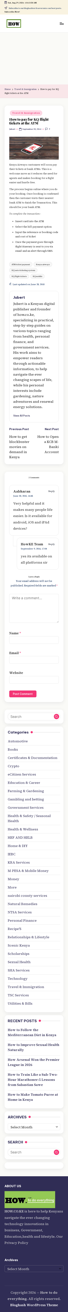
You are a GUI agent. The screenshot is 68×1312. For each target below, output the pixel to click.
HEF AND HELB (20, 837)
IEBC (11, 854)
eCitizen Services (22, 774)
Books (13, 749)
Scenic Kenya (19, 945)
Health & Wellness (23, 829)
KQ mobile (37, 276)
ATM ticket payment (21, 264)
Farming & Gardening (26, 791)
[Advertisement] (34, 59)
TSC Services (18, 995)
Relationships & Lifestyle (28, 937)
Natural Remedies (22, 904)
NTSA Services (20, 912)
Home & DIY (18, 845)
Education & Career (24, 782)
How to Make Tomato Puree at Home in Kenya (33, 1097)
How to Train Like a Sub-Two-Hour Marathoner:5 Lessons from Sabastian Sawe (33, 1079)
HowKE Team (32, 544)
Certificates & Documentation (32, 757)
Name (15, 633)
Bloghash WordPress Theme (34, 1305)
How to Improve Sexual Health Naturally (33, 1047)
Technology (18, 978)
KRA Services (19, 862)
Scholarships (18, 953)
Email (15, 653)
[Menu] (61, 23)
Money (13, 879)
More (12, 887)
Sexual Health (19, 962)
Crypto (13, 766)
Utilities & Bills (20, 1003)
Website (16, 672)
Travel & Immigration (26, 112)
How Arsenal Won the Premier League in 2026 (34, 1062)
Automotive (18, 741)
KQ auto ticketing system (23, 270)
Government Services (26, 807)
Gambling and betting (26, 799)
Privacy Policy (16, 1242)
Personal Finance (22, 920)
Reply (51, 491)
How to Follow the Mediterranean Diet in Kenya (32, 1032)
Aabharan (21, 491)
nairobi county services (27, 895)
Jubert (19, 297)
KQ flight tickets (19, 276)
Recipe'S (14, 928)
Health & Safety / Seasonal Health (29, 818)
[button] (21, 415)
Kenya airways (43, 264)
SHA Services (19, 970)
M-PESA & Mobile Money (28, 870)
